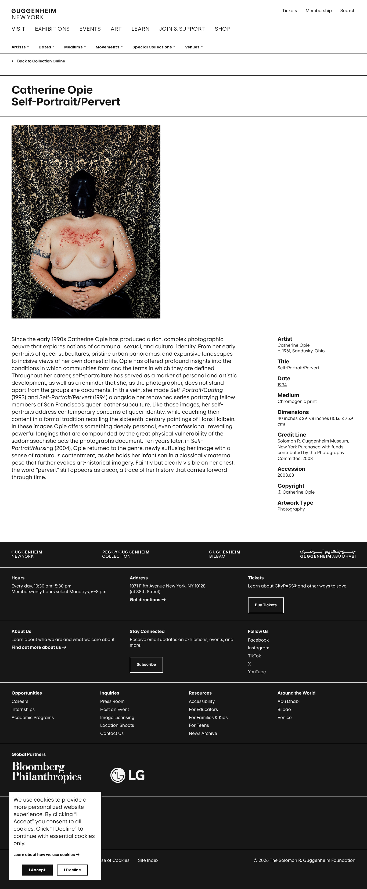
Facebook (258, 640)
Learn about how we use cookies (44, 854)
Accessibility (202, 701)
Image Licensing (117, 717)
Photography (291, 509)
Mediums (76, 47)
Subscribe (146, 664)
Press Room (112, 701)
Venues (195, 47)
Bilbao (284, 709)
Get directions (145, 599)
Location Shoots (117, 725)
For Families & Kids (208, 717)
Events (90, 29)
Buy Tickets (266, 605)
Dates (48, 47)
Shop (223, 29)
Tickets (289, 10)
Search (347, 10)
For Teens (199, 725)
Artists (22, 47)
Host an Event (114, 709)
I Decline (72, 869)
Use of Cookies (113, 860)
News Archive (203, 733)
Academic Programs (33, 717)
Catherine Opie (294, 345)
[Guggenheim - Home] (34, 14)
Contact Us (112, 733)
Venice (285, 717)
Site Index (148, 860)
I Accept (37, 869)
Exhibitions (52, 29)
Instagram (258, 647)
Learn (140, 29)
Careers (20, 701)
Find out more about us (36, 647)
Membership (318, 10)
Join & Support (182, 29)
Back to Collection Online (40, 61)
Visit (18, 29)
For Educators (203, 709)
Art (116, 29)
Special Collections (155, 47)
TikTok (254, 655)
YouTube (257, 671)
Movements (111, 47)
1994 (282, 384)
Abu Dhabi (289, 701)
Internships (23, 709)
